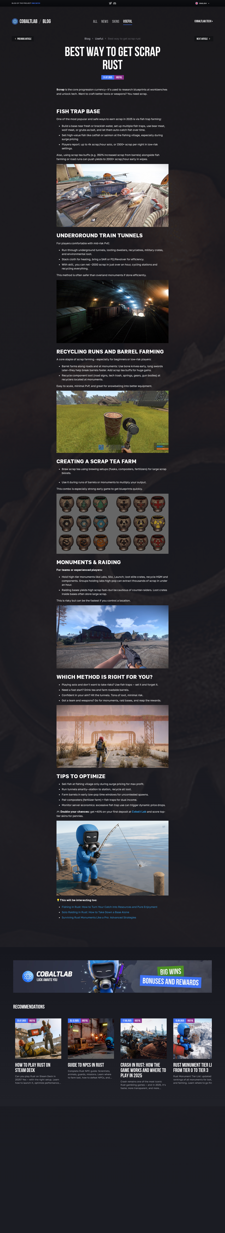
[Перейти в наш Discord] (115, 3)
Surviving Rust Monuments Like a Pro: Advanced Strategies (99, 917)
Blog (87, 38)
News (104, 22)
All (95, 22)
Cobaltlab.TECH (36, 3)
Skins (115, 22)
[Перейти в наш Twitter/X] (110, 3)
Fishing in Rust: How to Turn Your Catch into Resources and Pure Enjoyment (109, 907)
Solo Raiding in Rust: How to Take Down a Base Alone (95, 912)
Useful (127, 22)
